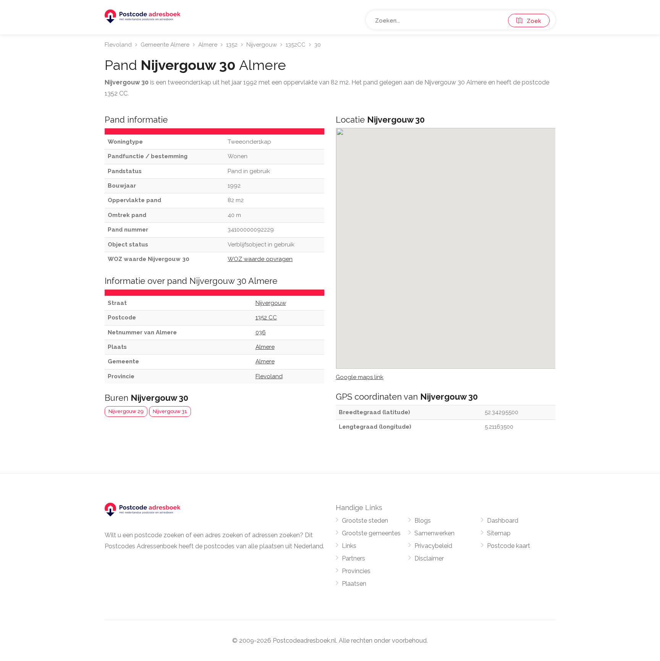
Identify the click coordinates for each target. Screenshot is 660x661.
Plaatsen (354, 583)
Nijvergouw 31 (170, 411)
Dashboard (502, 520)
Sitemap (499, 533)
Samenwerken (434, 533)
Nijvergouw (261, 44)
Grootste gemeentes (371, 533)
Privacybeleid (433, 545)
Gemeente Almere (165, 44)
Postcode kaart (508, 545)
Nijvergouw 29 (126, 411)
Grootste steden (365, 520)
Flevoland (118, 44)
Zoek (531, 21)
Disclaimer (429, 558)
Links (349, 545)
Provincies (356, 571)
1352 (232, 44)
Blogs (422, 520)
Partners (353, 558)
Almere (207, 44)
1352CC (296, 44)
